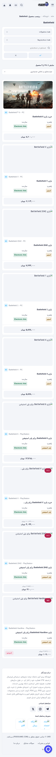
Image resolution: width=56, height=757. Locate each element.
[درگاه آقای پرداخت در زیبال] (20, 724)
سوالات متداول (28, 743)
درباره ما (17, 743)
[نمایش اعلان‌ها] (10, 5)
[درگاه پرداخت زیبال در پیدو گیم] (33, 724)
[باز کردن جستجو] (21, 5)
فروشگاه (45, 16)
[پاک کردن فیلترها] (15, 55)
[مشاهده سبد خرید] (15, 5)
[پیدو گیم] (43, 4)
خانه (52, 16)
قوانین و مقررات (44, 743)
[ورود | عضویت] (4, 5)
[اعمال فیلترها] (40, 55)
